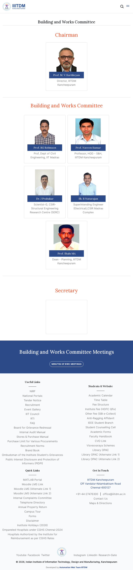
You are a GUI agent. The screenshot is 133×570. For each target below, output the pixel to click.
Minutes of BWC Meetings (67, 364)
